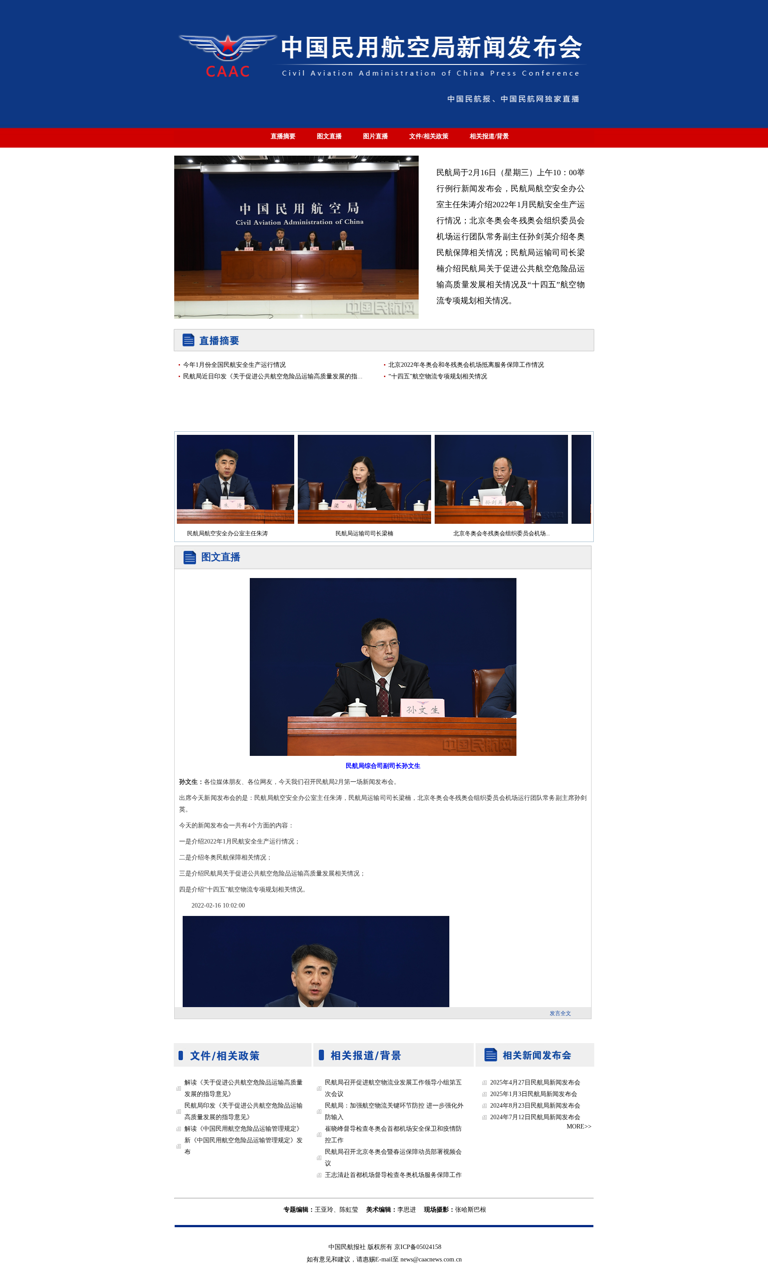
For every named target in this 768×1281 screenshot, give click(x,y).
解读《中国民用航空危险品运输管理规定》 (243, 1128)
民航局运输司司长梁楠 (347, 533)
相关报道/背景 (489, 136)
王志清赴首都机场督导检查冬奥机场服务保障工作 (393, 1175)
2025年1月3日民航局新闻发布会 (533, 1094)
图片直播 (375, 136)
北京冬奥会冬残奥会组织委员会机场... (484, 533)
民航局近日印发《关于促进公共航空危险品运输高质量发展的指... (273, 376)
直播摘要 (283, 136)
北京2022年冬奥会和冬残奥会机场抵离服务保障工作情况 (466, 364)
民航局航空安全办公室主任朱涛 (209, 533)
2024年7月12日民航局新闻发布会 (535, 1117)
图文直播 (329, 136)
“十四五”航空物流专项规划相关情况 (437, 376)
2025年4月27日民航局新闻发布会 (535, 1082)
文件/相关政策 (428, 136)
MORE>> (579, 1126)
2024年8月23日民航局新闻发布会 (535, 1105)
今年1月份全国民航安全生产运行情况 (234, 364)
